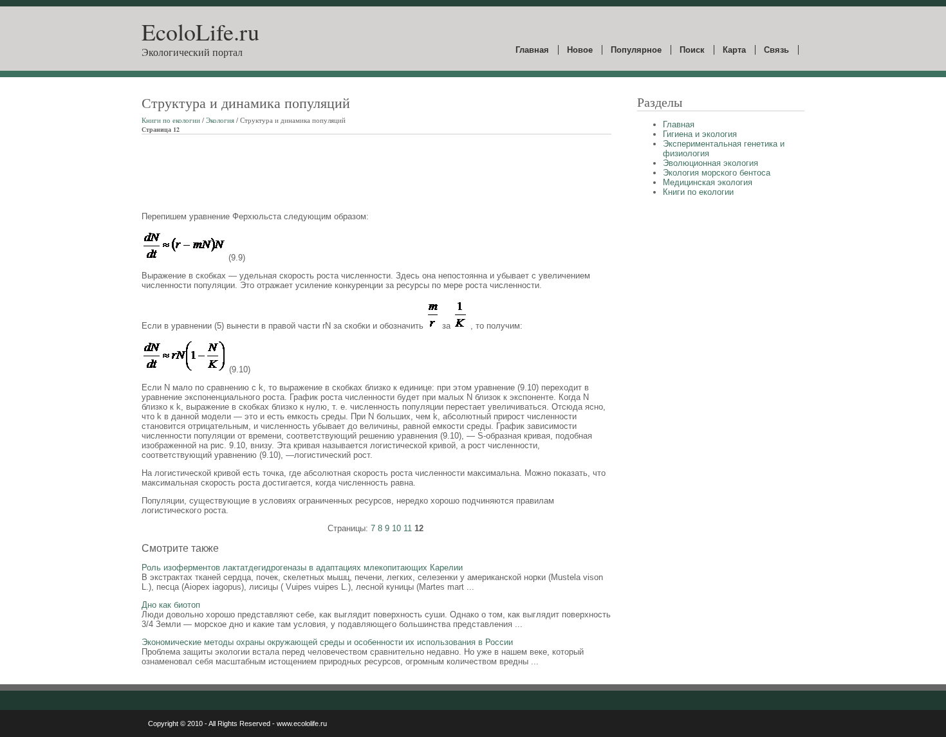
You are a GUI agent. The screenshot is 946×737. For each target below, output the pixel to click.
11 (407, 528)
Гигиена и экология (700, 134)
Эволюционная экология (710, 163)
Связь (776, 50)
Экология (220, 120)
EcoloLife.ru (200, 31)
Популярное (636, 50)
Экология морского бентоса (716, 172)
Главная (532, 50)
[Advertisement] (376, 173)
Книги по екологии (171, 120)
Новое (580, 50)
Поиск (692, 50)
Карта (734, 50)
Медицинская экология (707, 182)
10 (396, 528)
